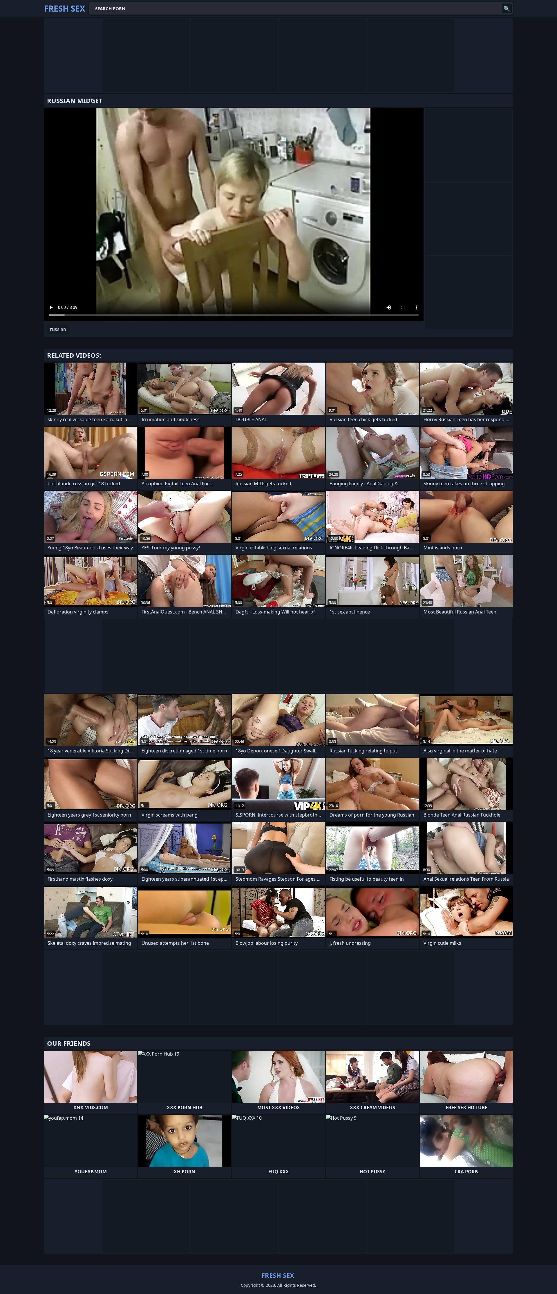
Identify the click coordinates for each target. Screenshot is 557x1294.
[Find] (507, 8)
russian (58, 329)
